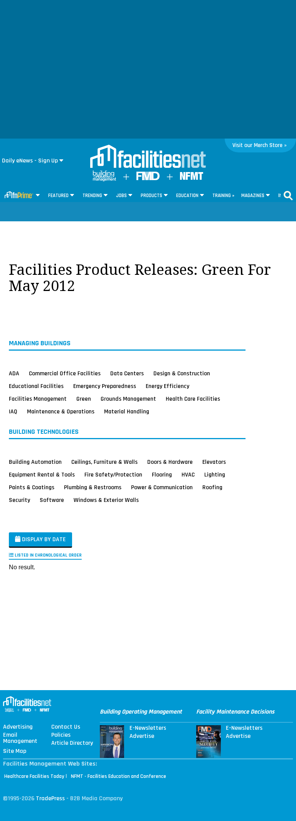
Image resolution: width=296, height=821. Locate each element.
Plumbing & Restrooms (92, 487)
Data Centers (127, 373)
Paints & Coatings (31, 487)
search (288, 195)
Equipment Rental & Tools (42, 474)
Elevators (214, 462)
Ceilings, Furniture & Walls (104, 462)
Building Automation (35, 462)
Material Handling (126, 411)
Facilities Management (38, 399)
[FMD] (148, 178)
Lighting (214, 474)
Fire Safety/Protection (113, 474)
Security (19, 500)
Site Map (14, 751)
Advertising (18, 727)
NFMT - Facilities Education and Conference (118, 776)
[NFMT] (191, 178)
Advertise (142, 736)
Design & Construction (181, 373)
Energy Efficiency (167, 386)
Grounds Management (128, 399)
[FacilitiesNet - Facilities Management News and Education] (148, 157)
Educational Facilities (36, 386)
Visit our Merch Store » (259, 145)
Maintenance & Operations (60, 411)
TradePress (50, 798)
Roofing (212, 487)
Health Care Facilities (193, 399)
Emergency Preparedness (104, 386)
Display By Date (43, 539)
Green (83, 399)
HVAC (188, 474)
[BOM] (104, 180)
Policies (61, 735)
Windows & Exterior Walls (106, 500)
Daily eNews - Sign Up (30, 161)
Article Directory (72, 743)
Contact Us (65, 727)
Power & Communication (162, 487)
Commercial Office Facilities (65, 373)
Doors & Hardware (170, 462)
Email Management (20, 738)
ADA (14, 373)
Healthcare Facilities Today (34, 776)
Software (52, 500)
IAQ (13, 411)
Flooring (162, 474)
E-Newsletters (148, 728)
